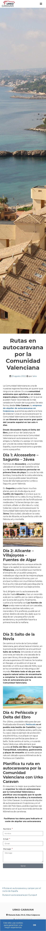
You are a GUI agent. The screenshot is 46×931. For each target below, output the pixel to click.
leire (35, 376)
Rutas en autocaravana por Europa (19, 895)
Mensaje (7, 849)
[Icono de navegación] (41, 4)
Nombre (7, 829)
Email (6, 839)
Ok (34, 925)
